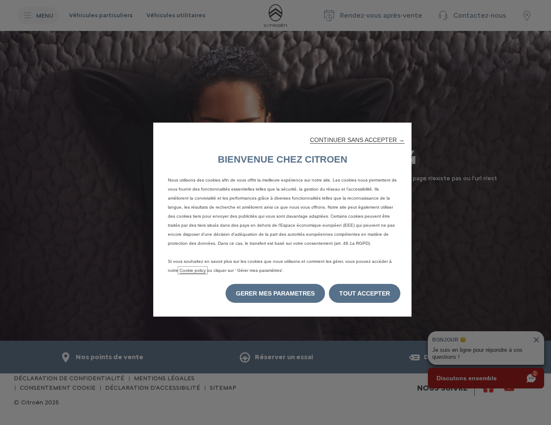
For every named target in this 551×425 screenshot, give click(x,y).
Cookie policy (193, 270)
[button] (357, 139)
